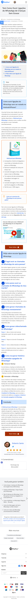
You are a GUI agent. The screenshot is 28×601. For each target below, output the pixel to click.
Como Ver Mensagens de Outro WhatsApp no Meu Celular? (12, 506)
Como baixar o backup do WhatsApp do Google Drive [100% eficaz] (13, 485)
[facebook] (19, 566)
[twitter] (22, 566)
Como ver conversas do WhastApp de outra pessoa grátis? (13, 198)
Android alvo (20, 213)
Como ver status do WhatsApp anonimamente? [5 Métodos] (12, 510)
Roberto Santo (6, 21)
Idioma (14, 577)
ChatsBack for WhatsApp (8, 393)
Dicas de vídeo (20, 538)
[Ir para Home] (5, 2)
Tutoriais (3, 558)
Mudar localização (8, 538)
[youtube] (25, 566)
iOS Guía (3, 217)
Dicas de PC (14, 541)
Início (4, 19)
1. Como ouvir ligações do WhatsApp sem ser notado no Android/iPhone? (13, 69)
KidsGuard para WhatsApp (14, 158)
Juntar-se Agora (24, 573)
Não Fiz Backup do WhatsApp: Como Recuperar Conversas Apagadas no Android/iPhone (13, 496)
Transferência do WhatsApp (13, 19)
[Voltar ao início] (25, 588)
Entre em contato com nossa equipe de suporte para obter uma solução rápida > (14, 520)
